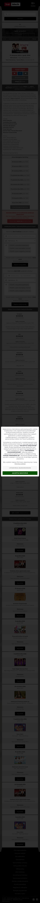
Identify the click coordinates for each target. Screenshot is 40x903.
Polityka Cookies (20, 464)
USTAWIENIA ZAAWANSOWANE (20, 468)
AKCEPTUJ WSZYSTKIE (20, 473)
